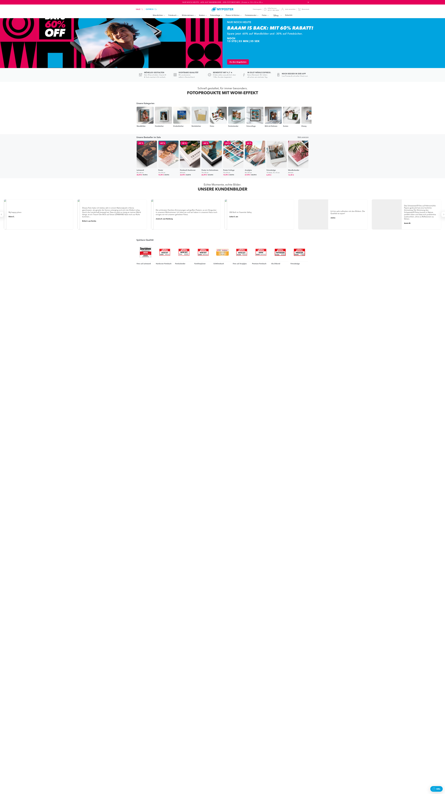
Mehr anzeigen (303, 137)
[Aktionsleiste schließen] (308, 2)
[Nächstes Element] (310, 117)
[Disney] (277, 15)
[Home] (222, 9)
